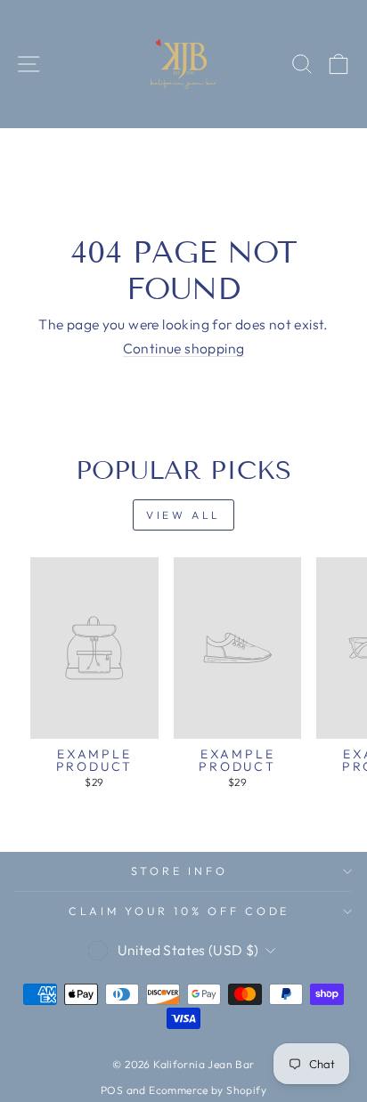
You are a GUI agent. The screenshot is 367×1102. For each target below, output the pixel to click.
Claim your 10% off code (179, 910)
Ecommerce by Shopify (207, 1090)
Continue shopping (184, 349)
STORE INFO (179, 870)
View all (183, 515)
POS (112, 1090)
